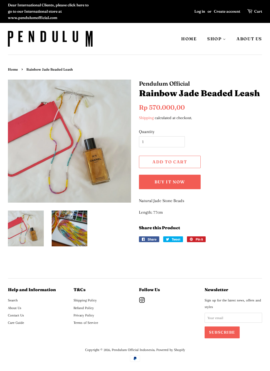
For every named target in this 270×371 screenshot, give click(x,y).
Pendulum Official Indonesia (133, 350)
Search (13, 300)
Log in (199, 11)
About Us (14, 308)
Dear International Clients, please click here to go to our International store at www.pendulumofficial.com (48, 11)
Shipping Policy (85, 300)
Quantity (147, 131)
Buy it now (170, 181)
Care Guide (16, 322)
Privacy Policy (84, 315)
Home (13, 69)
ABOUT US (249, 38)
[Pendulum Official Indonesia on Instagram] (142, 301)
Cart (258, 11)
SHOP (215, 38)
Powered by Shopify (170, 350)
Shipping (146, 117)
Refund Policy (84, 308)
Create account (227, 11)
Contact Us (16, 315)
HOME (189, 38)
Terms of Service (86, 322)
